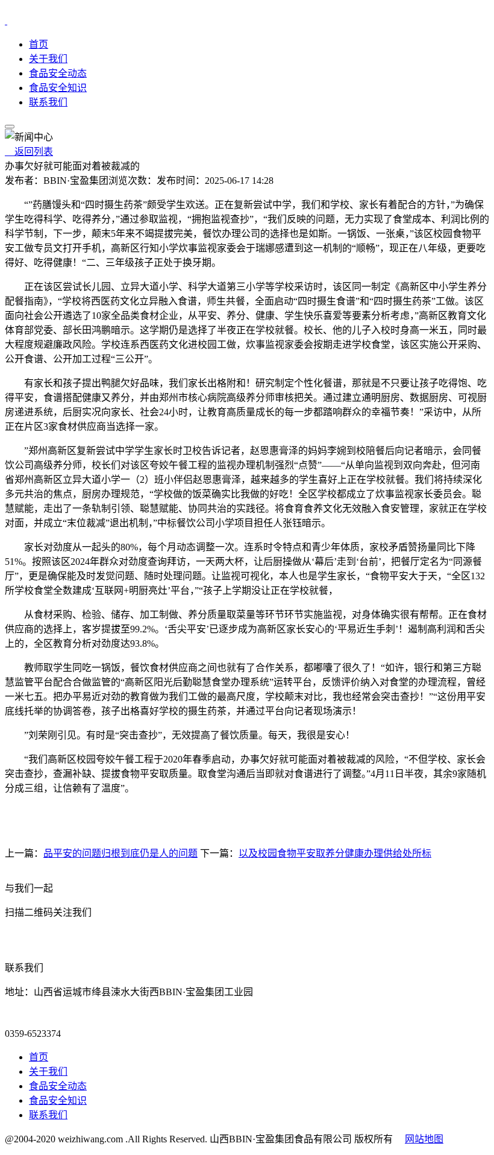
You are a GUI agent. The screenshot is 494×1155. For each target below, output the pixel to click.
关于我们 (48, 59)
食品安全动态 (58, 73)
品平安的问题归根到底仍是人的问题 (120, 853)
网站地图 (424, 1139)
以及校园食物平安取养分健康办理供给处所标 (335, 853)
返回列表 (29, 151)
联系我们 (48, 102)
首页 (38, 44)
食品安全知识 (58, 88)
